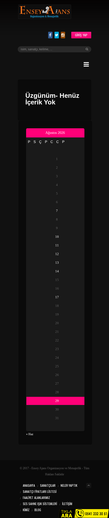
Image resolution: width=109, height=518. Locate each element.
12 (57, 254)
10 (57, 237)
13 (57, 262)
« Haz (29, 434)
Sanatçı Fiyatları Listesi (40, 491)
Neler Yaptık (69, 485)
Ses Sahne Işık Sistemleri (40, 503)
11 (57, 245)
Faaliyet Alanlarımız (36, 497)
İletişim (67, 503)
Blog (37, 510)
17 (57, 297)
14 (57, 271)
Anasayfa (29, 485)
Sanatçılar (48, 485)
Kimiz (26, 510)
